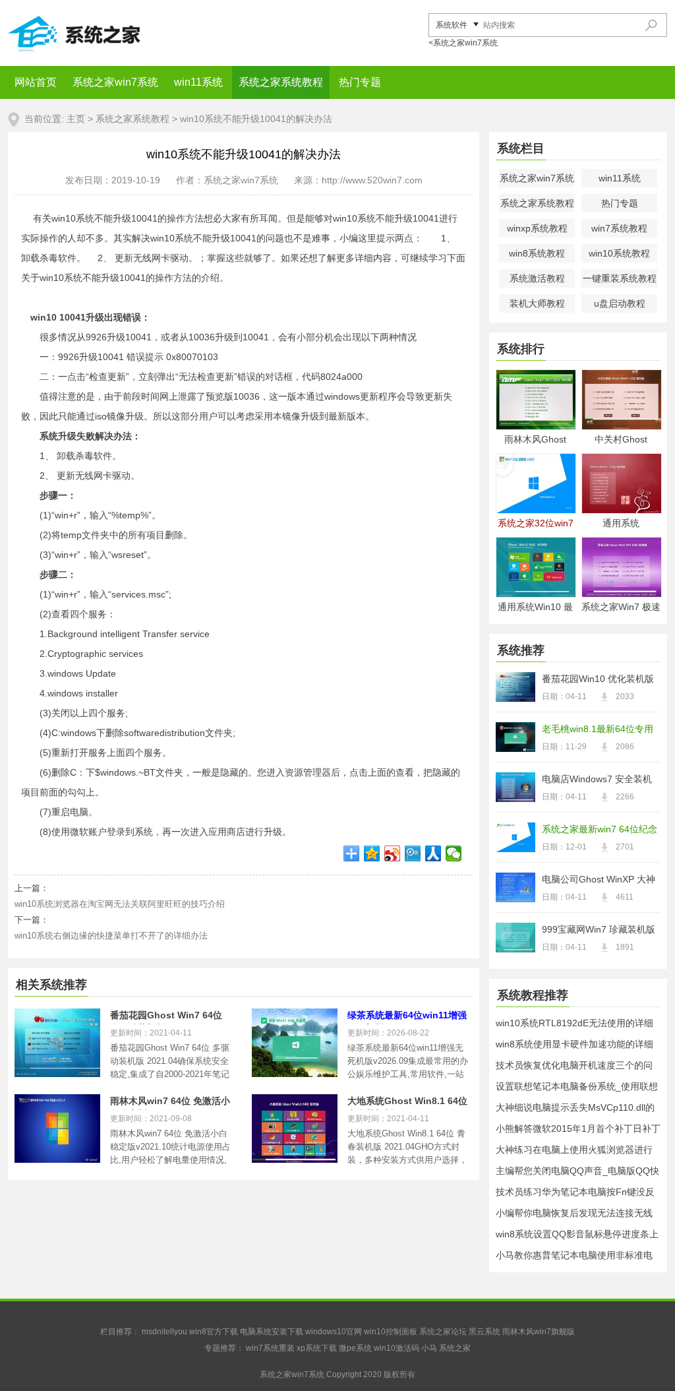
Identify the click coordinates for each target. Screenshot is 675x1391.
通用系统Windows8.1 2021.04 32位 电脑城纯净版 (621, 524)
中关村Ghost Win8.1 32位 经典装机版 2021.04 (621, 440)
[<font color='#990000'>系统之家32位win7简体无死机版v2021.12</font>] (535, 483)
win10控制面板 (390, 1331)
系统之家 (455, 1348)
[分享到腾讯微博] (413, 853)
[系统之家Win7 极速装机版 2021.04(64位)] (620, 567)
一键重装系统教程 (620, 278)
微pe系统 (355, 1348)
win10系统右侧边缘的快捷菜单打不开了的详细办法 (111, 936)
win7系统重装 (270, 1348)
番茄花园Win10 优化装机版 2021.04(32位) (598, 680)
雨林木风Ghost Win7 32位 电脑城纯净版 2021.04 (535, 440)
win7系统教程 (619, 228)
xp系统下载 (317, 1348)
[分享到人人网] (433, 853)
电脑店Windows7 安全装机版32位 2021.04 (597, 780)
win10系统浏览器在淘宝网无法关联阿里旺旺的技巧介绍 (120, 904)
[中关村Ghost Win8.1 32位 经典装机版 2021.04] (620, 399)
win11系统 (198, 82)
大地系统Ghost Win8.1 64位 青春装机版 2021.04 (407, 1103)
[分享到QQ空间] (372, 853)
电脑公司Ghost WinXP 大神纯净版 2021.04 (598, 880)
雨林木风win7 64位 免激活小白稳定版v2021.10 (170, 1103)
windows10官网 (333, 1331)
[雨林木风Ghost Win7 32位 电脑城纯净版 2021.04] (535, 399)
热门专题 (360, 82)
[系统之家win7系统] (107, 33)
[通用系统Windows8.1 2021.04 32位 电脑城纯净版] (620, 483)
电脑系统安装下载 (271, 1331)
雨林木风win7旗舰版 (538, 1331)
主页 (76, 118)
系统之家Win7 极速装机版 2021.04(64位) (620, 608)
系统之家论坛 (443, 1331)
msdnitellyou (164, 1331)
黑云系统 (484, 1331)
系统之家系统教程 (281, 82)
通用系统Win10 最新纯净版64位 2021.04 (535, 608)
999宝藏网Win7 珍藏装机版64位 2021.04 (598, 930)
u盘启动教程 (619, 303)
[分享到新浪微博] (392, 853)
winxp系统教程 (537, 228)
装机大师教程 (537, 303)
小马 (429, 1348)
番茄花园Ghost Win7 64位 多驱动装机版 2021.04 (166, 1017)
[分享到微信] (454, 853)
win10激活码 (396, 1348)
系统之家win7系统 (115, 82)
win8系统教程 (537, 253)
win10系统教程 (619, 253)
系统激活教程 (537, 278)
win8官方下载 (213, 1331)
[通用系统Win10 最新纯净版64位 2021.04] (535, 567)
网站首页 (36, 82)
